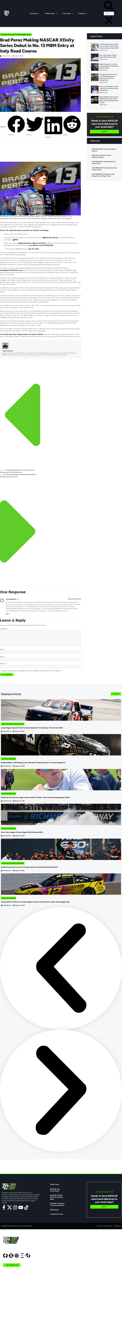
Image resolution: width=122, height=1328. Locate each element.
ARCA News (54, 1210)
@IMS (15, 240)
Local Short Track (56, 1214)
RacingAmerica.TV (10, 1310)
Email (2, 656)
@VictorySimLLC (40, 243)
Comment (4, 629)
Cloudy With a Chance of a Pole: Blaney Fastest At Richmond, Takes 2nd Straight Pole (108, 77)
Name (2, 649)
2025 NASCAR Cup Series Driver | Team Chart (104, 162)
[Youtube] (20, 1207)
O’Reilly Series (50, 13)
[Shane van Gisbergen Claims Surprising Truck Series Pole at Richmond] (95, 89)
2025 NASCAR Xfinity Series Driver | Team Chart (104, 169)
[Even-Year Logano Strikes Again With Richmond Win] (95, 57)
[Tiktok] (26, 1207)
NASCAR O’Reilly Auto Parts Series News (56, 1197)
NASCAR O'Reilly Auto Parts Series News (16, 34)
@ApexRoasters (25, 243)
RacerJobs (7, 1314)
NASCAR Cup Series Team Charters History (101, 156)
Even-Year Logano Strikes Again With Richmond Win (108, 56)
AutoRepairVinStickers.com (11, 270)
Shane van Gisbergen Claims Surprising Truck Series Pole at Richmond (109, 88)
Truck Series (66, 13)
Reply (7, 613)
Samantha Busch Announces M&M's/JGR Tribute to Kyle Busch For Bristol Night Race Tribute (109, 99)
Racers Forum (8, 1323)
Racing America (8, 1305)
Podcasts (82, 13)
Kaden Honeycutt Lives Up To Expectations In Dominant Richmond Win (109, 66)
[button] (109, 6)
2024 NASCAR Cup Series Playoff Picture (104, 150)
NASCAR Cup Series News (9, 759)
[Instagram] (15, 1207)
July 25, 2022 (33, 249)
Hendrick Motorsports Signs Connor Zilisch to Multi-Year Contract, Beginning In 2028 (109, 46)
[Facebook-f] (4, 1207)
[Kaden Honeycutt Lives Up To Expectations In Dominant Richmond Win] (95, 67)
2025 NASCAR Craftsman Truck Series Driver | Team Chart (103, 175)
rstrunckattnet (11, 599)
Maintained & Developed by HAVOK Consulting (64, 1226)
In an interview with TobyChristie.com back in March (21, 334)
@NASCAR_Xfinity (50, 237)
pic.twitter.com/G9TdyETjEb (41, 245)
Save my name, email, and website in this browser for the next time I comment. (31, 671)
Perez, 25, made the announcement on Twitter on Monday (24, 230)
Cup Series (33, 13)
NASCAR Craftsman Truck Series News (13, 724)
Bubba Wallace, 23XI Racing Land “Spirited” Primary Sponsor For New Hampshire (33, 763)
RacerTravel (7, 1318)
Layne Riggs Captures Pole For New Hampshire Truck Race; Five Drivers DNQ (32, 728)
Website (3, 663)
